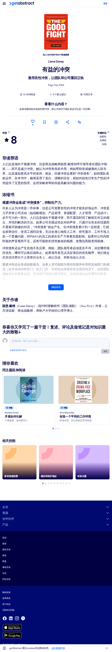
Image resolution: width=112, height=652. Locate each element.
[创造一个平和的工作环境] (83, 390)
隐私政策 (6, 592)
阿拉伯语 (6, 579)
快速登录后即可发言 (18, 350)
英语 (4, 538)
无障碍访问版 (8, 610)
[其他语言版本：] (79, 122)
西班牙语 (6, 549)
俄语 (4, 555)
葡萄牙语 (6, 567)
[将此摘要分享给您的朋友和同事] (68, 122)
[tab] (53, 428)
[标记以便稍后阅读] (44, 122)
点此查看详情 (58, 648)
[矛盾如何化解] (29, 390)
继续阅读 (56, 287)
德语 (4, 543)
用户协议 (6, 604)
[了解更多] (8, 132)
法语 (4, 573)
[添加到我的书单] (56, 122)
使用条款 (6, 598)
